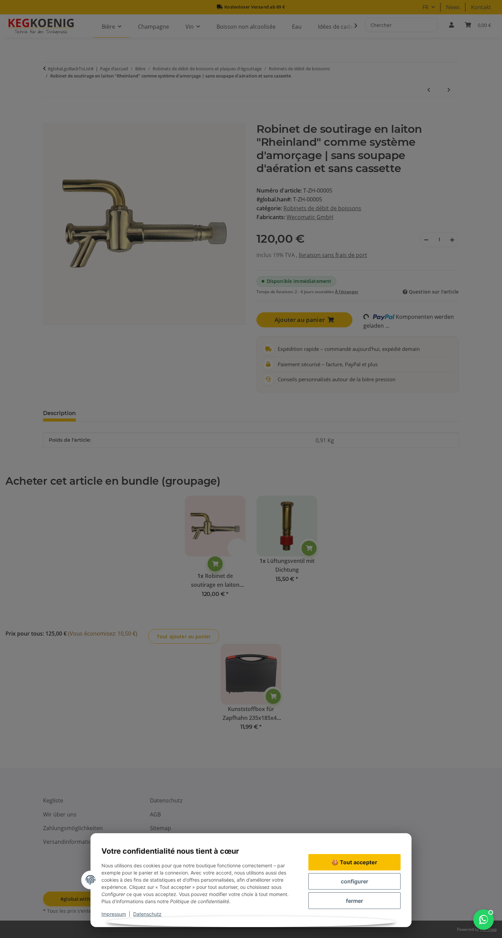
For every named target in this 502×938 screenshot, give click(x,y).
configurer (354, 881)
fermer (354, 900)
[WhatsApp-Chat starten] (483, 919)
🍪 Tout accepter (354, 862)
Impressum (113, 914)
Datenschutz (147, 914)
